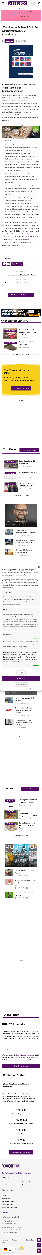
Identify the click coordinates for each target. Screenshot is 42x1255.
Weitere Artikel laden (21, 354)
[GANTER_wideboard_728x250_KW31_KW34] (21, 132)
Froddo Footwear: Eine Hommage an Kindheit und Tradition (27, 332)
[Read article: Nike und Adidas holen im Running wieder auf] (9, 552)
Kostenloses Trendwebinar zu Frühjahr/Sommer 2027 (28, 813)
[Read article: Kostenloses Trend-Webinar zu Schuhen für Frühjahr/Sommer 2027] (9, 882)
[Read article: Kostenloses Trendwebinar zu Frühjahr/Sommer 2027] (11, 814)
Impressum (31, 687)
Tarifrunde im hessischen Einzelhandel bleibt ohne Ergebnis (23, 710)
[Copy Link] (21, 264)
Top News (10, 462)
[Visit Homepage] (17, 3)
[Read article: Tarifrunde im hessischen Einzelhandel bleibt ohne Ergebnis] (9, 710)
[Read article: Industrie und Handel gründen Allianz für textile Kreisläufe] (9, 542)
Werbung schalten (8, 1201)
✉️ (39, 1240)
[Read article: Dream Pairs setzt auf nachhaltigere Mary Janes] (11, 826)
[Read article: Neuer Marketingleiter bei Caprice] (21, 515)
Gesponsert (10, 330)
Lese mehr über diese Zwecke (28, 669)
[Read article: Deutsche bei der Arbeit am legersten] (9, 895)
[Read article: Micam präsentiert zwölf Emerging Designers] (11, 803)
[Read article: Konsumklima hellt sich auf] (11, 476)
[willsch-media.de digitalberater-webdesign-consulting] (21, 313)
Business (9, 41)
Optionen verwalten (21, 684)
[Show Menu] (3, 3)
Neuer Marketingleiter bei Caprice (17, 521)
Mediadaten (6, 1198)
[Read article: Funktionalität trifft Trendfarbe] (10, 346)
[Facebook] (4, 264)
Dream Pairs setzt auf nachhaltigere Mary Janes (27, 825)
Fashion (10, 800)
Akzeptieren (21, 678)
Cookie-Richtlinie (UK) (9, 1207)
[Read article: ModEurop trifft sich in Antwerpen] (21, 855)
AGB (3, 1242)
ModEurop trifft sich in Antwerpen (17, 862)
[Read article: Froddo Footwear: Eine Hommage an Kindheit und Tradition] (10, 333)
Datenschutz (30, 1240)
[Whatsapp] (13, 264)
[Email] (17, 264)
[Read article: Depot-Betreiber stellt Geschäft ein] (11, 464)
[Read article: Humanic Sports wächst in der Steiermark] (9, 700)
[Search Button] (39, 3)
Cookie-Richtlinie (12, 687)
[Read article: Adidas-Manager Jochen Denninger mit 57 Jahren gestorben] (9, 722)
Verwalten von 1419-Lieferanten (12, 669)
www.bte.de (22, 239)
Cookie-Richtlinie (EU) (9, 1204)
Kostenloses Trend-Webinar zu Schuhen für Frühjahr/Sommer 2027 (25, 882)
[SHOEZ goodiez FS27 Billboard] (21, 15)
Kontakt (4, 1195)
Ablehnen (21, 672)
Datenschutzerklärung (22, 687)
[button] (39, 567)
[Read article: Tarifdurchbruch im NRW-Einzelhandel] (11, 487)
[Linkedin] (8, 264)
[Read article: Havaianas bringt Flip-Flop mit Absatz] (9, 872)
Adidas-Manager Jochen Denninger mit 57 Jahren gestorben (23, 722)
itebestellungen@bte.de (26, 236)
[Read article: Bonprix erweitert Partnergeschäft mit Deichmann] (9, 532)
